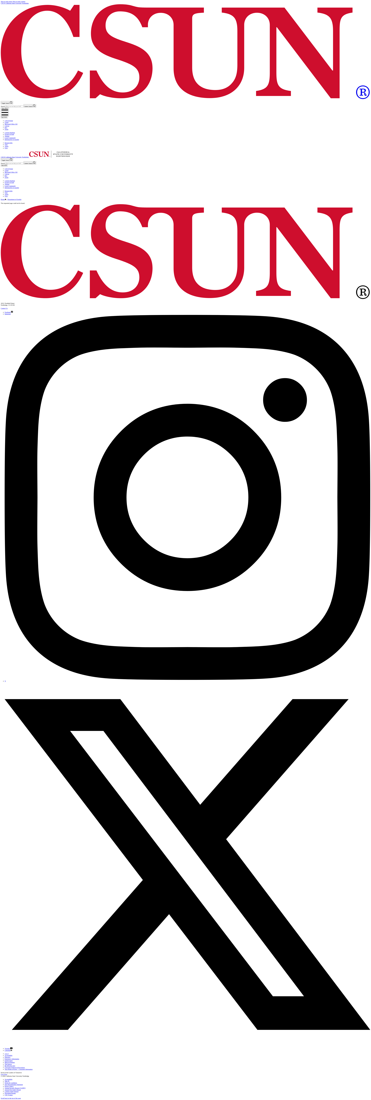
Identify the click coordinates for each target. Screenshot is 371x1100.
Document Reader (10, 1093)
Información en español (12, 139)
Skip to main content (19, 1)
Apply (7, 146)
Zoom (6, 129)
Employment (8, 1061)
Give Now (4, 1074)
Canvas (7, 126)
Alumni (7, 136)
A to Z (7, 1054)
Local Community (10, 138)
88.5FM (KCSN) (10, 1066)
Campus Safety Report (11, 1091)
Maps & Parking (10, 1062)
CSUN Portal (9, 121)
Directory (7, 1057)
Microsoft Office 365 (11, 124)
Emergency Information (12, 1059)
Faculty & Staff (9, 134)
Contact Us (4, 308)
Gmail (6, 122)
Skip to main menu (6, 1)
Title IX (7, 1081)
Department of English (14, 199)
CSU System (9, 1095)
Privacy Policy (9, 1086)
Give (6, 148)
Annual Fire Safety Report (13, 1090)
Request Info (8, 143)
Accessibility (8, 1055)
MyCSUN (4, 117)
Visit (6, 144)
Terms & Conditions (11, 1083)
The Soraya (8, 1064)
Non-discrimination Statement (14, 1084)
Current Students (10, 132)
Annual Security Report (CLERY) (15, 1088)
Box (6, 127)
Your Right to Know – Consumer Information (19, 1069)
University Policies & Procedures (15, 1067)
